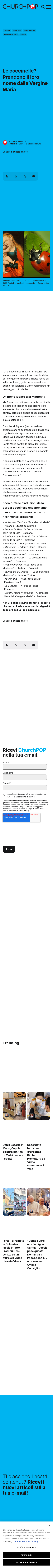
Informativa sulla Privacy (19, 811)
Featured (17, 30)
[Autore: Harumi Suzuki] (7, 1211)
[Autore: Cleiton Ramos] (7, 1115)
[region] (26, 1544)
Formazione (29, 30)
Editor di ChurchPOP (17, 141)
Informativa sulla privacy (26, 1541)
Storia (23, 34)
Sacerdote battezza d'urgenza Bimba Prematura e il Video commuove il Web (36, 1156)
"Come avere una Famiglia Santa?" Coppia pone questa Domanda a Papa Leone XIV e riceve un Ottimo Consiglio (37, 1254)
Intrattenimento (11, 34)
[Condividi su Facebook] (7, 176)
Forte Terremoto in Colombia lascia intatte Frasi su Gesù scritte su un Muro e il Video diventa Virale (13, 1251)
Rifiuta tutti (26, 1555)
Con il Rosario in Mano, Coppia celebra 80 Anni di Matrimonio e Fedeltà (13, 1151)
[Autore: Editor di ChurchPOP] (5, 142)
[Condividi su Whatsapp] (15, 176)
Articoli (7, 30)
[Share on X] (24, 176)
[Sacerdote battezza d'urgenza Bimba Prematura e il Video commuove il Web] (38, 1106)
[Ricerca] (43, 6)
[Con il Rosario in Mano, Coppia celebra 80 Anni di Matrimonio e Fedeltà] (14, 1106)
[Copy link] (33, 176)
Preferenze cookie (26, 1547)
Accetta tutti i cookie (26, 1562)
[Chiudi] (49, 1525)
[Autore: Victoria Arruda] (31, 1115)
